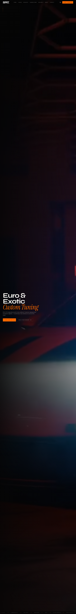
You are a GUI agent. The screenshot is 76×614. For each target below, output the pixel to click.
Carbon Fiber (33, 2)
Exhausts (25, 2)
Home (15, 2)
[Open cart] (60, 2)
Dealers (40, 2)
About (46, 2)
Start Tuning (67, 2)
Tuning (20, 2)
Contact (52, 2)
